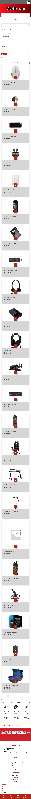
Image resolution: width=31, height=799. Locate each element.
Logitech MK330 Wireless (11, 270)
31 (18, 725)
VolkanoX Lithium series (26, 713)
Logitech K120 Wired (10, 404)
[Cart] (28, 2)
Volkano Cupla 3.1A (9, 659)
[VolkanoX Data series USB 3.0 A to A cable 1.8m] (15, 420)
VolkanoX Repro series (6, 713)
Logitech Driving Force (10, 632)
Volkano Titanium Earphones (12, 578)
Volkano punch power (10, 243)
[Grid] (1, 57)
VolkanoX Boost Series (10, 190)
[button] (15, 19)
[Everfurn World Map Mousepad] (15, 534)
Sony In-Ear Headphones (11, 511)
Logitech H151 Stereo (10, 297)
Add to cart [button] (15, 77)
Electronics (6, 33)
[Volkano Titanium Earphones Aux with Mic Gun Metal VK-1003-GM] (15, 568)
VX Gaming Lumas (9, 458)
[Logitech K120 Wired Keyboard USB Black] (15, 394)
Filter (4, 54)
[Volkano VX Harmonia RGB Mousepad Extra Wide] (15, 126)
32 (20, 725)
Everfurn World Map (9, 551)
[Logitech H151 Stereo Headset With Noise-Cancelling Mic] (15, 286)
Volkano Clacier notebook (11, 686)
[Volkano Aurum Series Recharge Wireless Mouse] (15, 72)
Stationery (5, 46)
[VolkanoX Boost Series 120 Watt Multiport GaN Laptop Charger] (15, 179)
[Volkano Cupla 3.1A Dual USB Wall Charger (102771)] (15, 648)
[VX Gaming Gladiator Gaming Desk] (15, 474)
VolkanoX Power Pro (16, 713)
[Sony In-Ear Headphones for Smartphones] (15, 501)
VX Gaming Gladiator (10, 485)
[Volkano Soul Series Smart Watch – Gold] (15, 99)
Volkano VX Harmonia (10, 136)
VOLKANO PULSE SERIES (12, 163)
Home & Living (5, 36)
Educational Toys (6, 29)
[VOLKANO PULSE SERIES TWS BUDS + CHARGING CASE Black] (15, 152)
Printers (4, 39)
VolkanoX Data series (10, 216)
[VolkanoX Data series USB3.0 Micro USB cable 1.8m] (15, 206)
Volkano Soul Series (9, 109)
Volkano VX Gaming (9, 377)
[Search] (28, 15)
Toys (3, 49)
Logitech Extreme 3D (10, 605)
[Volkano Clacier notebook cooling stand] (15, 675)
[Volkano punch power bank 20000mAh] (15, 313)
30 (16, 725)
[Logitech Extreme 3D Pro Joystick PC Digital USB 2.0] (15, 595)
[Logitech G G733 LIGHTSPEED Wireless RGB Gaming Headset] (15, 340)
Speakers (4, 43)
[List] (4, 57)
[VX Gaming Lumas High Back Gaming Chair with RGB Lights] (15, 447)
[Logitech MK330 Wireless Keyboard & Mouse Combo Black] (15, 260)
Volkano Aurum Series (10, 82)
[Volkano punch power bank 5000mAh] (15, 233)
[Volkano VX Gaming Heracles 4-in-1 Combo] (15, 367)
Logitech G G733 (8, 350)
